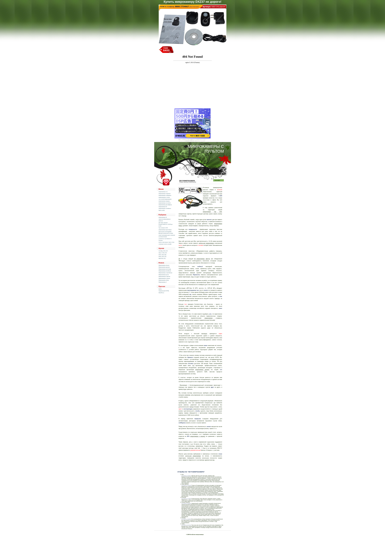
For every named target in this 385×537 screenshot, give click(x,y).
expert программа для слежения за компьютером (167, 236)
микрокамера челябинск (165, 208)
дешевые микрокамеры (190, 182)
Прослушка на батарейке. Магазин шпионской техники (166, 232)
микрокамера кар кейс (212, 211)
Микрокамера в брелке (164, 276)
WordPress (161, 292)
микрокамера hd (163, 206)
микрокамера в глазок (164, 197)
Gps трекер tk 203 (163, 227)
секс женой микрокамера (165, 199)
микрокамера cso (163, 191)
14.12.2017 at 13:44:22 (186, 519)
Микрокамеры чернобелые (165, 272)
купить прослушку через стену (166, 242)
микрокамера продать (164, 201)
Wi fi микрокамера (187, 181)
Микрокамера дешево (164, 267)
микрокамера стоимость (213, 318)
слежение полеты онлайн (165, 244)
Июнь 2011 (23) (162, 256)
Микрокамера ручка (164, 274)
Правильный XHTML (164, 290)
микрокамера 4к (163, 217)
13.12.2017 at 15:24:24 (186, 485)
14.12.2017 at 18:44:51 (186, 503)
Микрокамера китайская (165, 270)
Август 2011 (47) (163, 252)
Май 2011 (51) (162, 258)
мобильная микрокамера (206, 243)
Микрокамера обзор (164, 280)
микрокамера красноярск (165, 229)
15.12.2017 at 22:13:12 (186, 525)
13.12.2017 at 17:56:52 (186, 498)
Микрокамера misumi (164, 265)
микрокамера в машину (197, 436)
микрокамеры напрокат (165, 193)
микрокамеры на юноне (165, 203)
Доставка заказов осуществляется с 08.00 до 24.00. (165, 224)
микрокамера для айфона (165, 204)
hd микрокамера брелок (202, 259)
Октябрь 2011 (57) (163, 250)
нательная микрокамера (193, 456)
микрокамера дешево (202, 369)
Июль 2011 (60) (162, 254)
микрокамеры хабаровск (165, 195)
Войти (160, 289)
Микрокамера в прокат (164, 278)
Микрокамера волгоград (165, 269)
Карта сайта (162, 210)
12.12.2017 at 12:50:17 (186, 475)
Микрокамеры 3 (163, 282)
